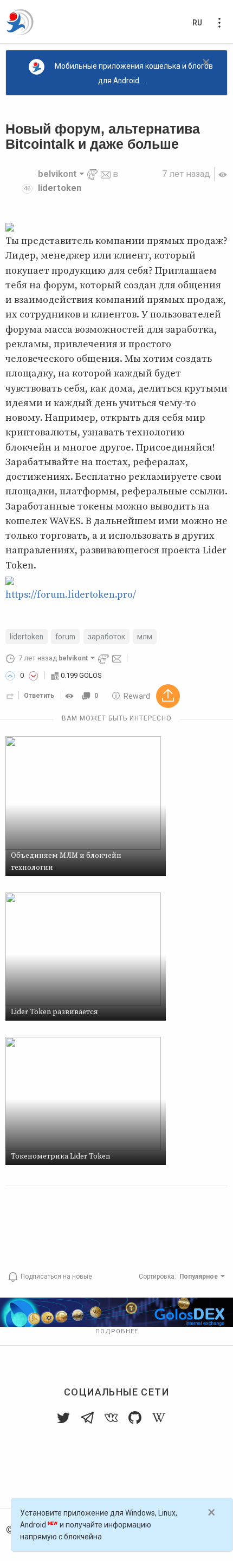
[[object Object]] (70, 695)
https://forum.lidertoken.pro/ (70, 594)
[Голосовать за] (10, 675)
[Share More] (168, 696)
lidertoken (59, 188)
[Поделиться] (10, 695)
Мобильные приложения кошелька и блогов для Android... (134, 73)
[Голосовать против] (33, 675)
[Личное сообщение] (106, 174)
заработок (106, 636)
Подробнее (116, 1331)
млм (144, 636)
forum (65, 636)
